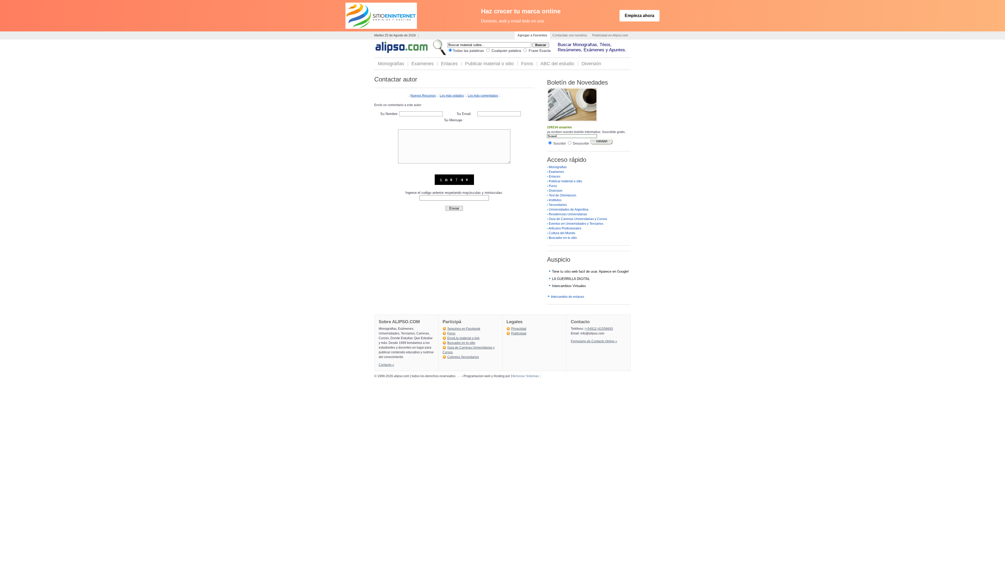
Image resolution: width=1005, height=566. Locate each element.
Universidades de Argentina (568, 209)
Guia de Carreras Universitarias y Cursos (578, 219)
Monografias (558, 167)
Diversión (591, 63)
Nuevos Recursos (423, 95)
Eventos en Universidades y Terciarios (576, 224)
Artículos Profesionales (565, 228)
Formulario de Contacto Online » (594, 341)
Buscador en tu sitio (563, 238)
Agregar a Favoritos (532, 35)
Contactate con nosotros (569, 35)
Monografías (391, 63)
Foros (527, 63)
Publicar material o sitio (489, 63)
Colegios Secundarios (463, 357)
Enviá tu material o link (463, 338)
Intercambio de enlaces (567, 297)
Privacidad (518, 329)
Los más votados (452, 95)
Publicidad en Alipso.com (610, 35)
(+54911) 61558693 (599, 329)
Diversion (555, 191)
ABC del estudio (557, 63)
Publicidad (518, 333)
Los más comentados (483, 95)
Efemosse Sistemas (525, 376)
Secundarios (558, 205)
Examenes (422, 63)
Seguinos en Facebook (463, 329)
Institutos (555, 200)
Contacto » (386, 365)
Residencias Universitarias (568, 214)
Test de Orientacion (562, 195)
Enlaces (449, 63)
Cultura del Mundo (562, 233)
